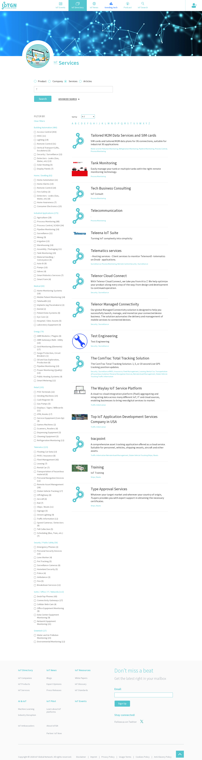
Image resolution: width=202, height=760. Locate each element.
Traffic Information (105, 376)
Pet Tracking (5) (44, 561)
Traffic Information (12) (47, 518)
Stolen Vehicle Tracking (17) (50, 491)
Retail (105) (39, 387)
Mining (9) (41, 237)
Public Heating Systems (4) (49, 376)
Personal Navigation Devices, (121, 374)
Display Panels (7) (45, 168)
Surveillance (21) (45, 233)
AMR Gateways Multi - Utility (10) (50, 341)
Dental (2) (41, 309)
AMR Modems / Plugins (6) (49, 336)
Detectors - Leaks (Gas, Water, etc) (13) (48, 160)
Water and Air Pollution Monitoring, (105, 149)
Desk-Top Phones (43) (47, 596)
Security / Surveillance (139, 264)
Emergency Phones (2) (47, 547)
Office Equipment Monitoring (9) (50, 609)
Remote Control (123, 264)
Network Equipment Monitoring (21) (46, 622)
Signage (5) (42, 510)
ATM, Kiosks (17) (44, 414)
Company (58, 81)
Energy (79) (39, 331)
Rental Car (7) (43, 467)
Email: (118, 689)
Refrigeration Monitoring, (129, 149)
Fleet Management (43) (48, 459)
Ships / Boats (153, 455)
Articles (87, 81)
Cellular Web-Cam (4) (46, 604)
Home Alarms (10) (45, 183)
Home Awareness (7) (46, 202)
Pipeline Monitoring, (147, 149)
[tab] (60, 5)
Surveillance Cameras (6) (48, 565)
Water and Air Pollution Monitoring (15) (47, 636)
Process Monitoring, (109, 264)
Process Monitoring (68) (48, 221)
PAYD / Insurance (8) (46, 455)
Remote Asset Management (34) (50, 486)
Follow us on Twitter (125, 721)
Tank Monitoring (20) (46, 253)
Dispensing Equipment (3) (49, 432)
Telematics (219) (41, 447)
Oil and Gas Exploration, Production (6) (48, 361)
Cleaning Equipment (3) (48, 436)
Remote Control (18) (46, 187)
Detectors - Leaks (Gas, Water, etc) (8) (48, 197)
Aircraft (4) (42, 499)
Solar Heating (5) (45, 164)
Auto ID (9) (42, 263)
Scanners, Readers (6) (47, 428)
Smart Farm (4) (44, 279)
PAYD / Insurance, (116, 371)
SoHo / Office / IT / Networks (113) (49, 592)
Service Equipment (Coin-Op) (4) (50, 419)
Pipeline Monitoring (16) (48, 229)
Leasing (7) (42, 463)
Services (73, 81)
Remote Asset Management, (144, 374)
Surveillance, (96, 264)
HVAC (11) (41, 135)
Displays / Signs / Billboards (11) (50, 409)
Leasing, (142, 371)
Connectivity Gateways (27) (50, 600)
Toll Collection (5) (45, 529)
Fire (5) (40, 581)
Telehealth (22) (44, 301)
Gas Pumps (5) (43, 403)
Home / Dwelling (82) (43, 175)
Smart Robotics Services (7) (50, 275)
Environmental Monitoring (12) (51, 641)
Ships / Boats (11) (45, 506)
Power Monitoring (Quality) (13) (49, 371)
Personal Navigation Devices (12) (50, 479)
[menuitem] (72, 123)
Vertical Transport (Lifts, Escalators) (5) (48, 149)
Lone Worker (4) (44, 557)
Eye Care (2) (42, 316)
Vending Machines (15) (47, 395)
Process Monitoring (98, 151)
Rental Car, (150, 371)
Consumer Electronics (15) (49, 206)
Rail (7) (40, 502)
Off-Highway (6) (44, 495)
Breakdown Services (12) (49, 585)
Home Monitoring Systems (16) (49, 292)
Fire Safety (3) (43, 191)
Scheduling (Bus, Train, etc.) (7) (50, 534)
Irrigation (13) (43, 241)
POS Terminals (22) (46, 391)
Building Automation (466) (45, 127)
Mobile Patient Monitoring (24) (51, 297)
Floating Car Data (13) (47, 451)
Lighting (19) (42, 139)
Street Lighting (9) (45, 514)
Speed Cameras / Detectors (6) (50, 524)
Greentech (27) (40, 630)
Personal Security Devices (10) (49, 552)
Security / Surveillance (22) (49, 154)
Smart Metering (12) (46, 380)
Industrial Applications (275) (46, 213)
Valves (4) (41, 271)
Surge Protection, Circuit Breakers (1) (48, 354)
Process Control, (161, 149)
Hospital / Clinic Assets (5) (49, 320)
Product (42, 81)
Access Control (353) (46, 131)
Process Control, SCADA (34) (50, 225)
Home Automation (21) (47, 179)
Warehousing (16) (45, 245)
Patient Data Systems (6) (48, 312)
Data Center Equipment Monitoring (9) (48, 616)
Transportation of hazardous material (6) (50, 473)
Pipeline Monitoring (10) (48, 366)
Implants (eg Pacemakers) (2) (50, 305)
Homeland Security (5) (47, 569)
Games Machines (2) (46, 424)
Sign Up (122, 703)
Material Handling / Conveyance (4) (45, 258)
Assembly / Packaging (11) (49, 249)
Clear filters (39, 121)
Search (43, 99)
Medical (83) (39, 286)
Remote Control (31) (46, 143)
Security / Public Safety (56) (46, 542)
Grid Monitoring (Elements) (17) (49, 348)
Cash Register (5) (45, 399)
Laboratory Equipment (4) (49, 324)
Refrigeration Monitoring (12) (50, 440)
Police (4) (41, 573)
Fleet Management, (131, 371)
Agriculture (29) (44, 217)
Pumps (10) (42, 267)
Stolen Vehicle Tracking (138, 455)
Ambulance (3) (43, 577)
